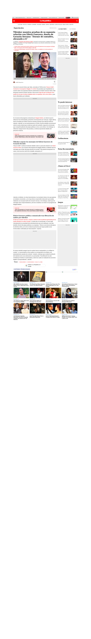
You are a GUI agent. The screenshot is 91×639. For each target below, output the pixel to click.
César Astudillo (62, 17)
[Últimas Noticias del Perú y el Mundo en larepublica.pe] (45, 21)
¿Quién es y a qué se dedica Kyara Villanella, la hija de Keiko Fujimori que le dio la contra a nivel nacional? (64, 133)
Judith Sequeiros (19, 82)
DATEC (67, 24)
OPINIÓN (29, 24)
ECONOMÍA (34, 24)
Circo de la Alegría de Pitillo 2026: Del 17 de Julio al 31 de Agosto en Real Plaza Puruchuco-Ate (63, 197)
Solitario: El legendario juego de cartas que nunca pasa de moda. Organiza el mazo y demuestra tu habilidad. (64, 214)
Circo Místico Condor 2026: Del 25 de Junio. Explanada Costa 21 (63, 183)
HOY (13, 17)
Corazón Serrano (30, 261)
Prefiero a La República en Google (34, 265)
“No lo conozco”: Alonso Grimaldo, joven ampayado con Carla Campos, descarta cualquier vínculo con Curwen (64, 48)
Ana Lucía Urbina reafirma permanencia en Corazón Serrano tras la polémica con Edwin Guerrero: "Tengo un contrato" (64, 114)
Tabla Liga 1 (29, 17)
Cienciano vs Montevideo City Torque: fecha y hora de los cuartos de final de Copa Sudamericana (64, 154)
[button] (14, 21)
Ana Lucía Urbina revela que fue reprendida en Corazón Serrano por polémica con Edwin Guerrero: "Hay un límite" (64, 108)
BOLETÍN (71, 24)
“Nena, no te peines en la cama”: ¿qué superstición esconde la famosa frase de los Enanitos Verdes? (63, 126)
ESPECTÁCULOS (58, 24)
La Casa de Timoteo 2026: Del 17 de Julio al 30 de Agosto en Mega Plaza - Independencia (63, 190)
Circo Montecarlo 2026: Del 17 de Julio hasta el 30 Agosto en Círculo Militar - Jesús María (63, 177)
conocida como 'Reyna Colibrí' (26, 41)
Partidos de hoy (36, 17)
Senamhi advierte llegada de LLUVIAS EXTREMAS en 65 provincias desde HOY (64, 160)
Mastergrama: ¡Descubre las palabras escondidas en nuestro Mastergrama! (64, 207)
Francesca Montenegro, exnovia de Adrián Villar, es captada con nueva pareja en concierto (33, 50)
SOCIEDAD (39, 24)
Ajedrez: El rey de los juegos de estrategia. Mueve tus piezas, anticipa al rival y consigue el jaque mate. (64, 220)
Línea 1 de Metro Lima (53, 17)
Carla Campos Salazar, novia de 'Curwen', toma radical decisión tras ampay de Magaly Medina (63, 34)
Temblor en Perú (44, 17)
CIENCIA (47, 24)
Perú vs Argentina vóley (20, 17)
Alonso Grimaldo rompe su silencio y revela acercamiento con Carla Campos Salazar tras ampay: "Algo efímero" (63, 41)
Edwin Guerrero (23, 261)
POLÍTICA (25, 24)
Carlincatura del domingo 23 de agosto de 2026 (64, 143)
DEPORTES (52, 24)
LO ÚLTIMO (20, 24)
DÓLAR (64, 24)
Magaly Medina (39, 118)
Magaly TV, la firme (38, 261)
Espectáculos (19, 28)
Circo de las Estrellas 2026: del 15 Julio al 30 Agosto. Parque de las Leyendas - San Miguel (63, 171)
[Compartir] (54, 81)
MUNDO (43, 24)
